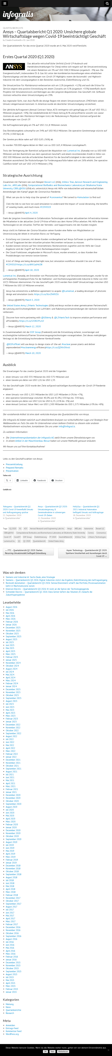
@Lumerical (68, 290)
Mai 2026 (10, 613)
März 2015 (10, 986)
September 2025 (13, 636)
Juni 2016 (10, 944)
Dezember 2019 (13, 830)
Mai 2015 (10, 980)
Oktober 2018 (12, 871)
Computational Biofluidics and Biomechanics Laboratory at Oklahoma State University (50, 533)
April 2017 (10, 918)
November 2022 (13, 727)
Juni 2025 (10, 645)
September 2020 (13, 804)
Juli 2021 (10, 774)
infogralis (18, 14)
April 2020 (10, 818)
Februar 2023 (12, 718)
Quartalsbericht (39, 541)
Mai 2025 (10, 648)
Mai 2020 (10, 815)
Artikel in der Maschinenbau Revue (32, 440)
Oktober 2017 (12, 900)
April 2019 (10, 853)
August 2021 (11, 771)
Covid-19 (7, 537)
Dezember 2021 (13, 759)
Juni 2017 (10, 912)
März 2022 (10, 751)
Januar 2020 (11, 827)
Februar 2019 (12, 859)
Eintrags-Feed (12, 1028)
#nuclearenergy (28, 347)
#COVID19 (45, 207)
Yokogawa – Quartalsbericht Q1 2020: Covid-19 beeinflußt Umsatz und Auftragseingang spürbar (18, 509)
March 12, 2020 (33, 326)
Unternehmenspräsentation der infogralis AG (32, 437)
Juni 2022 (10, 742)
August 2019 (11, 842)
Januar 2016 (11, 959)
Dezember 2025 (13, 627)
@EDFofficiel (13, 344)
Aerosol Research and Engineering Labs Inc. (47, 528)
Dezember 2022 (13, 724)
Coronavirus (101, 533)
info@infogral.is (66, 426)
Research (10, 1013)
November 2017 (13, 898)
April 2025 (10, 651)
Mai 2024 (10, 674)
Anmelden (10, 1025)
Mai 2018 (10, 886)
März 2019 (10, 856)
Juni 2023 (10, 707)
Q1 (19, 541)
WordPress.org (12, 1034)
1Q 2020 (12, 528)
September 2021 (13, 768)
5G (20, 528)
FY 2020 (53, 537)
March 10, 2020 (33, 353)
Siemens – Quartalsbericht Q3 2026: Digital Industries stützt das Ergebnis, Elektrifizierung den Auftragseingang (56, 580)
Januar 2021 (11, 792)
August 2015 (11, 974)
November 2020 (13, 798)
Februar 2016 (12, 956)
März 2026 (10, 618)
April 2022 (10, 748)
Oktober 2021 (12, 765)
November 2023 (13, 692)
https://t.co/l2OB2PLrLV (31, 320)
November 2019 (13, 833)
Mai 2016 (10, 947)
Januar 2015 (11, 992)
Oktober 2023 (12, 695)
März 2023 (10, 715)
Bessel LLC (49, 181)
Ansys (69, 528)
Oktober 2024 (12, 665)
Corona (91, 533)
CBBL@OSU (9, 533)
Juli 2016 (10, 942)
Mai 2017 (10, 915)
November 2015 (13, 965)
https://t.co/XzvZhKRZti (46, 294)
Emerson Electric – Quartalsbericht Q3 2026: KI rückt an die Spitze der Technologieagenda (47, 589)
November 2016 (13, 930)
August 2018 (11, 877)
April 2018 (10, 889)
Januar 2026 (11, 624)
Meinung (10, 1004)
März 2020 (10, 821)
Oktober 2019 (12, 836)
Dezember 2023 (13, 689)
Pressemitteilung (14, 464)
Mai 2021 (10, 780)
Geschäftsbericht (65, 537)
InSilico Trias (68, 181)
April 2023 (10, 712)
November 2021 (13, 762)
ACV (25, 528)
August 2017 (11, 906)
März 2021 (10, 786)
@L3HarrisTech (61, 317)
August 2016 (11, 939)
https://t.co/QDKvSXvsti (58, 347)
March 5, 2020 (32, 299)
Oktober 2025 (12, 633)
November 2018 (13, 868)
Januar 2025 (11, 660)
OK (45, 1051)
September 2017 (13, 903)
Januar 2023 (11, 721)
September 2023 (13, 698)
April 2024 (10, 677)
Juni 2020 (10, 812)
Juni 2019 (10, 848)
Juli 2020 (10, 809)
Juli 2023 (10, 704)
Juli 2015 (10, 977)
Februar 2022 (12, 754)
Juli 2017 (10, 909)
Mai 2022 (10, 745)
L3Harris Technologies (37, 305)
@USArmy (46, 317)
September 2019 (13, 839)
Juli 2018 (10, 880)
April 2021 (10, 783)
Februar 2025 (12, 657)
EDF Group (35, 332)
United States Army (16, 305)
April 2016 (10, 950)
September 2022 (13, 733)
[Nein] (108, 1050)
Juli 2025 (10, 642)
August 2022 (11, 736)
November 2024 (13, 662)
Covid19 (17, 537)
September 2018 (13, 874)
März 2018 (10, 892)
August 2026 (11, 607)
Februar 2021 (12, 789)
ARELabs (78, 528)
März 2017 (10, 921)
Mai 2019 (10, 850)
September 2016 (13, 936)
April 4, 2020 (31, 212)
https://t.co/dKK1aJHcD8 (29, 264)
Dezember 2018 (13, 865)
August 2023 (11, 701)
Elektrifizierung (41, 537)
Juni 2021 (10, 777)
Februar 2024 (12, 683)
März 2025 (10, 654)
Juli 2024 (10, 671)
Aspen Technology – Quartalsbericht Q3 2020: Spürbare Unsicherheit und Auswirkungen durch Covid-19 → (86, 553)
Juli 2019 (10, 845)
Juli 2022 (10, 739)
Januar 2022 (11, 756)
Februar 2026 (12, 621)
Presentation (12, 470)
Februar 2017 (12, 924)
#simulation (83, 197)
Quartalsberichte (13, 28)
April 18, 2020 (32, 269)
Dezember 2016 (13, 927)
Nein (52, 1051)
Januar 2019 (11, 862)
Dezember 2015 (13, 962)
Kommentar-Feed (13, 1031)
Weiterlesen (63, 1051)
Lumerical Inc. (73, 150)
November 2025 (13, 630)
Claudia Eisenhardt (13, 40)
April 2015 (10, 983)
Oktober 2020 (12, 801)
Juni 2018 (10, 883)
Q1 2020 (26, 541)
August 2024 (11, 668)
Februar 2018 (12, 895)
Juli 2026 (10, 610)
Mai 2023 (10, 710)
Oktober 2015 (12, 968)
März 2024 (10, 680)
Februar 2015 (12, 989)
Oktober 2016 (12, 933)
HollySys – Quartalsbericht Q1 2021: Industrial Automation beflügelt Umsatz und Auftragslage (88, 509)
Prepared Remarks (14, 467)
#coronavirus (56, 197)
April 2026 (10, 616)
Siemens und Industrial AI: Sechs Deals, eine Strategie (30, 577)
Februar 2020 (12, 824)
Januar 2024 (11, 686)
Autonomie (88, 528)
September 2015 (13, 971)
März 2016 (10, 953)
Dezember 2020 (13, 795)
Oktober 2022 (12, 730)
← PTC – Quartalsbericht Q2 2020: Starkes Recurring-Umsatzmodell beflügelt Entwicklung (25, 551)
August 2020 (11, 806)
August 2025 (11, 639)
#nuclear (66, 344)
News (8, 1007)
